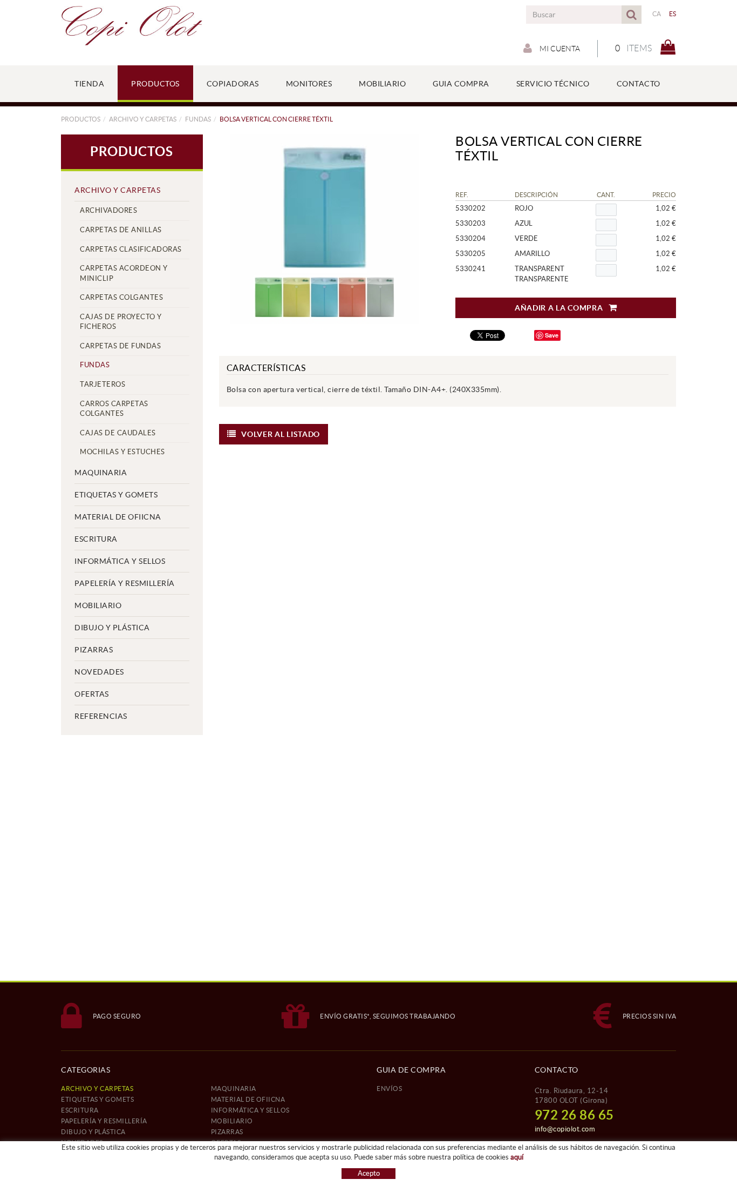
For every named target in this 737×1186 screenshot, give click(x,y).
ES (673, 13)
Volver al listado (280, 434)
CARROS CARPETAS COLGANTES (114, 409)
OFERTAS (91, 694)
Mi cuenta (559, 48)
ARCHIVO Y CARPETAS (142, 119)
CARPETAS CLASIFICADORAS (131, 249)
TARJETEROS (102, 384)
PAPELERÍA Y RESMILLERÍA (124, 583)
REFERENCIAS (100, 716)
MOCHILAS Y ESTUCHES (122, 452)
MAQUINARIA (100, 472)
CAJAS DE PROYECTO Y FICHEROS (121, 322)
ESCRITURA (96, 539)
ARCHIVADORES (108, 210)
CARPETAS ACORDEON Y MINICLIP (124, 273)
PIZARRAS (93, 649)
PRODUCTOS (80, 119)
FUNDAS (198, 119)
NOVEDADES (99, 672)
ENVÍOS (389, 1088)
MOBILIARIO (97, 605)
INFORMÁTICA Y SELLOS (119, 561)
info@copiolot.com (565, 1129)
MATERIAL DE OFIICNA (117, 517)
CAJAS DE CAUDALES (118, 433)
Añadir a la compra (559, 308)
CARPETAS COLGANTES (121, 297)
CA (656, 13)
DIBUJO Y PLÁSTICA (112, 627)
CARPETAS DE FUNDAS (120, 346)
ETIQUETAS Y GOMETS (116, 494)
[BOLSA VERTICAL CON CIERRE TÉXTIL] (325, 229)
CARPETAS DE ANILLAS (121, 230)
